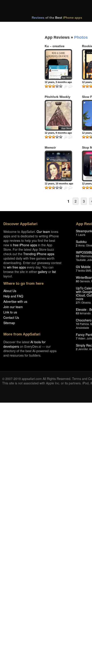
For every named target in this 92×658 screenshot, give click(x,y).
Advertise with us (15, 301)
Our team (43, 231)
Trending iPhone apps (38, 254)
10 (77, 324)
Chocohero (84, 320)
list (54, 271)
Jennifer (83, 349)
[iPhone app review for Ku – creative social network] (58, 64)
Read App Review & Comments (70, 86)
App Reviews (57, 37)
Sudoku (81, 241)
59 (77, 256)
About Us (9, 291)
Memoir (50, 147)
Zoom (65, 86)
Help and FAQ (13, 296)
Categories (60, 26)
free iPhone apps (25, 245)
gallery (42, 271)
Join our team (13, 307)
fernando (85, 313)
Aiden (81, 338)
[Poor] (50, 86)
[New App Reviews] (15, 26)
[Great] (57, 86)
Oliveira (86, 302)
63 (77, 313)
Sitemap (9, 323)
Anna (81, 245)
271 (78, 302)
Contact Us (11, 317)
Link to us (10, 312)
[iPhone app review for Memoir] (58, 166)
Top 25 (38, 26)
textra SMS (84, 270)
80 (77, 281)
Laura (81, 234)
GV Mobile (83, 266)
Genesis (85, 281)
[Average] (53, 86)
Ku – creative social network (56, 48)
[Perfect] (61, 86)
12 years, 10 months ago (59, 183)
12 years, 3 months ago (58, 82)
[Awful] (46, 86)
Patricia (84, 324)
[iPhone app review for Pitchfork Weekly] (58, 115)
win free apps (16, 267)
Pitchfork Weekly (57, 97)
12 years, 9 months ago (58, 132)
